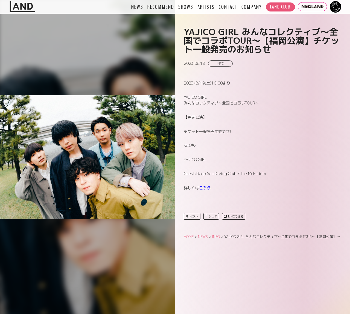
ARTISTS (206, 7)
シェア (212, 216)
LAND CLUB (280, 7)
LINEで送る (236, 216)
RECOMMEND (160, 7)
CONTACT (228, 7)
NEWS (137, 7)
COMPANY (251, 7)
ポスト (194, 216)
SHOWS (185, 7)
